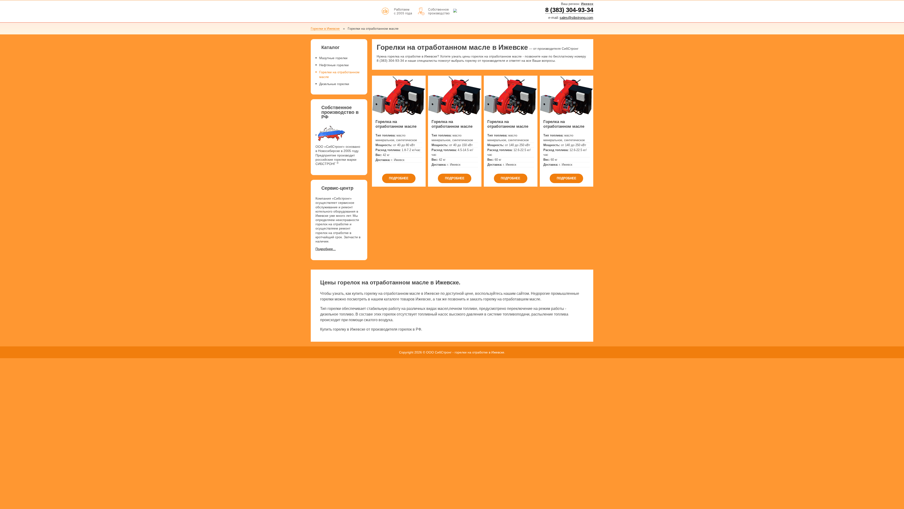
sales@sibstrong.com (576, 18)
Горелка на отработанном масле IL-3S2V (563, 124)
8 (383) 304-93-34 (569, 9)
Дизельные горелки (334, 84)
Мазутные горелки (333, 58)
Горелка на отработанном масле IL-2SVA (452, 124)
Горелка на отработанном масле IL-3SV (507, 124)
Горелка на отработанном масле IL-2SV (395, 124)
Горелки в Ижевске (325, 28)
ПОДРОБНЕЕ (398, 178)
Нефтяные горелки (334, 65)
